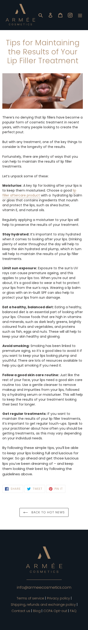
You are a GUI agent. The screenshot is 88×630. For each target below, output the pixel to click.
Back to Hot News (47, 512)
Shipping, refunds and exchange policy (43, 604)
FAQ (73, 611)
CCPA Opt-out (55, 611)
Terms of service (30, 598)
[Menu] (80, 15)
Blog (37, 611)
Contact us (20, 611)
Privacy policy (58, 598)
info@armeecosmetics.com (44, 587)
